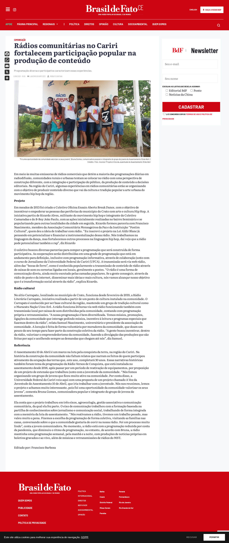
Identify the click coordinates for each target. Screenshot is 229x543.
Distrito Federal (106, 502)
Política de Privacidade (32, 522)
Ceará (102, 497)
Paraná (122, 491)
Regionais (49, 24)
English (193, 10)
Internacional (85, 496)
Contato (23, 515)
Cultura (118, 24)
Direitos (89, 24)
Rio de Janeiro (125, 502)
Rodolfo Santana (56, 76)
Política (74, 24)
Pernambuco (124, 497)
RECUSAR (191, 537)
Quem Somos (159, 24)
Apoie (9, 24)
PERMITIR (214, 537)
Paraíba (103, 513)
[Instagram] (14, 9)
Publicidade (25, 508)
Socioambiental (138, 24)
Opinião (103, 24)
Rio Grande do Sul (126, 508)
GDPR (84, 537)
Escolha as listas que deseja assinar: (181, 86)
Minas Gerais (105, 508)
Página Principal (27, 24)
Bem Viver (82, 505)
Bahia (102, 491)
